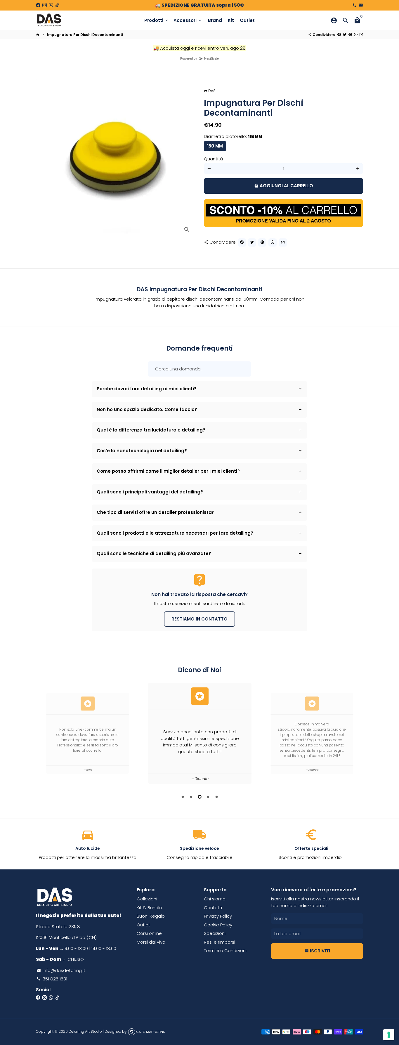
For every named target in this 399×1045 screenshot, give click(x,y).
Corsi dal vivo (151, 942)
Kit (231, 20)
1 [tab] (183, 797)
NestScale (211, 58)
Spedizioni (214, 933)
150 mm (215, 146)
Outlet (247, 20)
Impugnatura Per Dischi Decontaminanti (85, 34)
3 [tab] (199, 797)
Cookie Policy (218, 925)
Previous (41, 734)
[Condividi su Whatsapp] (356, 34)
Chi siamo (214, 899)
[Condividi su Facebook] (339, 34)
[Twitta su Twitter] (344, 34)
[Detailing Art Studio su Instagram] (44, 5)
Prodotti (156, 20)
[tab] (199, 389)
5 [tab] (216, 797)
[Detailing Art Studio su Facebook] (38, 5)
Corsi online (149, 933)
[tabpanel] (199, 733)
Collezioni (147, 899)
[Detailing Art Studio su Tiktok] (57, 5)
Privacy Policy (218, 916)
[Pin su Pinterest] (350, 34)
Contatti (213, 907)
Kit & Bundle (149, 907)
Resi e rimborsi (219, 942)
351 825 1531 (52, 979)
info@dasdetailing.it (61, 970)
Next (357, 734)
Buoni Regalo (151, 916)
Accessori (188, 20)
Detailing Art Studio (85, 1031)
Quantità (213, 159)
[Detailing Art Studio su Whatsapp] (51, 5)
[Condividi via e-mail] (361, 34)
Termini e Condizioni (225, 950)
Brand (215, 20)
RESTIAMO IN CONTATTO (199, 619)
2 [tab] (191, 797)
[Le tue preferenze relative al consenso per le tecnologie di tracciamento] (388, 1034)
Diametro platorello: (233, 136)
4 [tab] (208, 797)
